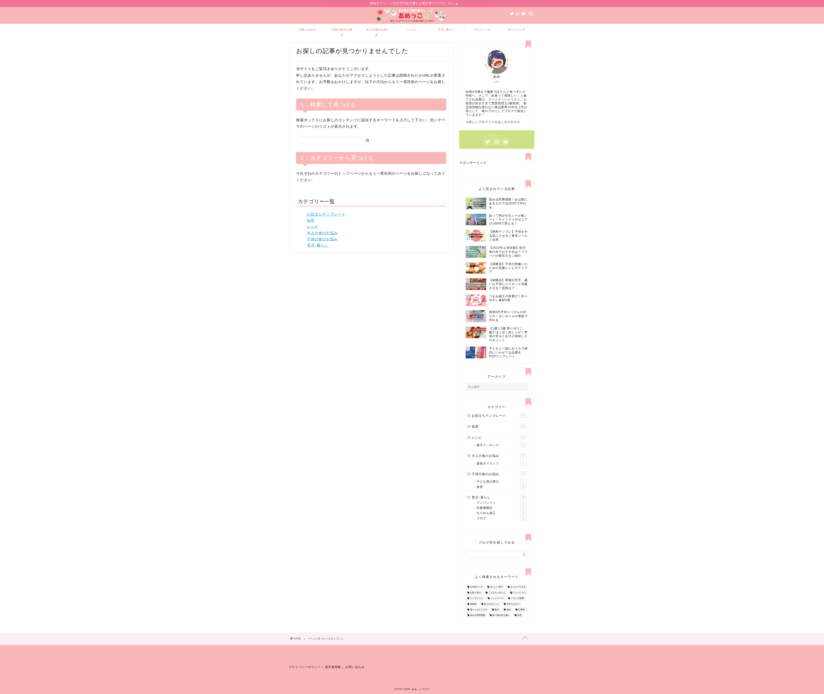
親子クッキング (501, 445)
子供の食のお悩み (342, 31)
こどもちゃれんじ (497, 592)
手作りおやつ (513, 604)
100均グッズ (476, 587)
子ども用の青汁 (500, 481)
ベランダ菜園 (517, 598)
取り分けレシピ (491, 604)
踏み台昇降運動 (477, 615)
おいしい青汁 (496, 587)
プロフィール (482, 29)
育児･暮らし (446, 29)
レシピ (411, 29)
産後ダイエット (500, 463)
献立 (497, 609)
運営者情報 (333, 667)
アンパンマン (501, 502)
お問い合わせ (307, 29)
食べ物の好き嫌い (501, 615)
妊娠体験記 (500, 507)
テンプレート (476, 598)
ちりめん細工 (501, 513)
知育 (311, 220)
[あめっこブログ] (412, 22)
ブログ (501, 518)
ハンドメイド (497, 598)
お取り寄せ (475, 592)
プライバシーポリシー (304, 667)
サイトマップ (517, 29)
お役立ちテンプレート (326, 214)
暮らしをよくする (478, 609)
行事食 (521, 609)
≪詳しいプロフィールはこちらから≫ (493, 122)
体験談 (473, 604)
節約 (509, 609)
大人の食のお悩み (376, 31)
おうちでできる (518, 587)
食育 (501, 487)
